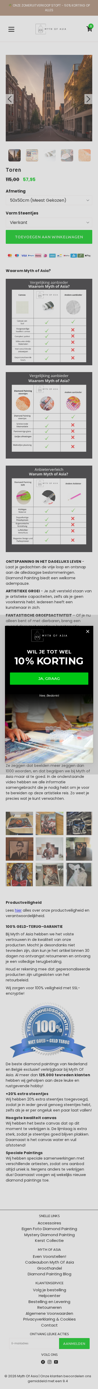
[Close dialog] (87, 631)
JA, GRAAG (49, 678)
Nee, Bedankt (49, 695)
